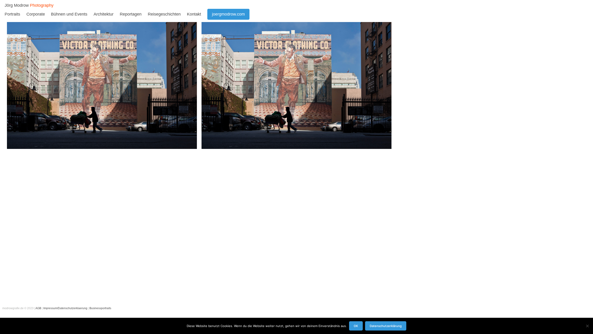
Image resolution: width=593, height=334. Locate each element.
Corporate (35, 14)
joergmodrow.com (228, 14)
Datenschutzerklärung (386, 326)
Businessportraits (100, 308)
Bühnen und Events (69, 14)
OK (356, 326)
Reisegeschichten (164, 14)
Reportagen (131, 14)
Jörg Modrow (17, 5)
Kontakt (194, 14)
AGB (38, 308)
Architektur (104, 14)
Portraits (12, 14)
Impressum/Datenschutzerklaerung (65, 308)
